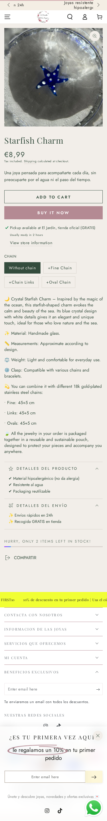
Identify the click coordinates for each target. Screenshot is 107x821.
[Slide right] (98, 5)
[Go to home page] (43, 16)
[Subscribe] (99, 689)
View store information (31, 243)
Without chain (22, 269)
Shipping (30, 161)
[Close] (98, 735)
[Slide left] (9, 5)
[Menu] (7, 17)
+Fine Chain (60, 269)
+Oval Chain (58, 283)
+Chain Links (21, 283)
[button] (69, 17)
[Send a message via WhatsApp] (93, 807)
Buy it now (53, 213)
